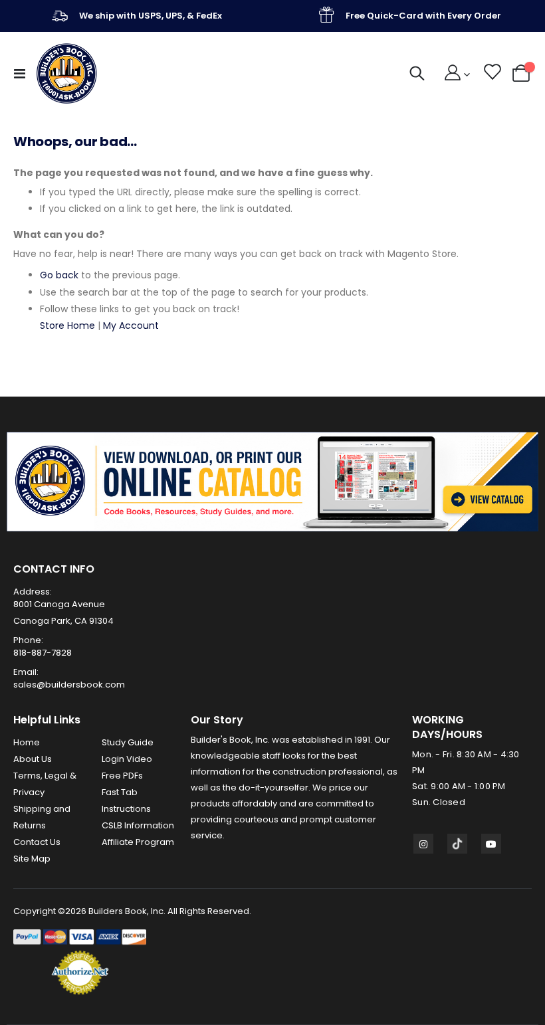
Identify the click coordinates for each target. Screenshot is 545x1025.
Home (26, 742)
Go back (59, 275)
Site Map (32, 858)
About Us (32, 759)
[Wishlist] (491, 74)
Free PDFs (122, 775)
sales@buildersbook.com (69, 684)
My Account (131, 325)
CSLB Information (138, 825)
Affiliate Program (138, 842)
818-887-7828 (42, 652)
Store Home (67, 325)
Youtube (491, 844)
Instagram (423, 844)
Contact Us (36, 842)
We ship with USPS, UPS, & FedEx (150, 15)
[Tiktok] (457, 844)
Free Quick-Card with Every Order (423, 15)
